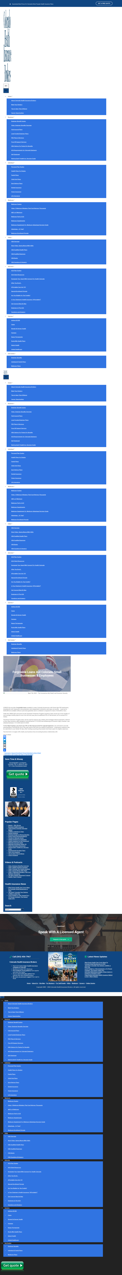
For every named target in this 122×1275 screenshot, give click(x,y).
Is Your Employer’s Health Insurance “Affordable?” (26, 299)
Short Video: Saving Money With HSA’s (22, 245)
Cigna (13, 324)
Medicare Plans (16, 366)
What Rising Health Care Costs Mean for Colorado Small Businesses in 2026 (19, 889)
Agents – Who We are (14, 825)
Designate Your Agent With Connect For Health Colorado (28, 279)
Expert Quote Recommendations (17, 836)
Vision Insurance (16, 192)
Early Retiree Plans (16, 183)
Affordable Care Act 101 (18, 287)
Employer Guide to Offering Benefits (18, 835)
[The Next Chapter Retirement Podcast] (55, 966)
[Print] (37, 744)
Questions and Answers (18, 312)
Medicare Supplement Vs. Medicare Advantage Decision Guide (29, 225)
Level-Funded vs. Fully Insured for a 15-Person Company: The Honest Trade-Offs (18, 897)
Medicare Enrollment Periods (19, 233)
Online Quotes (90, 983)
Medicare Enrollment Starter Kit (17, 844)
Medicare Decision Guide (15, 843)
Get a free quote (104, 3)
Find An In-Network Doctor (16, 838)
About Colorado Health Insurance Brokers (23, 100)
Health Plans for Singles (18, 171)
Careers (82, 983)
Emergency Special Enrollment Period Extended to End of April (23, 753)
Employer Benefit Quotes (18, 121)
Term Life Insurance (14, 852)
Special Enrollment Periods (19, 291)
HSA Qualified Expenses (18, 254)
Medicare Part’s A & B (17, 216)
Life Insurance (15, 196)
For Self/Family (61, 983)
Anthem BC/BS (15, 320)
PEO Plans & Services (17, 138)
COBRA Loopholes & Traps (16, 831)
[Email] (37, 747)
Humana (13, 333)
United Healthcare (16, 349)
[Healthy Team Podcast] (70, 966)
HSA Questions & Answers (19, 262)
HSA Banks (14, 258)
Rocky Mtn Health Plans (18, 341)
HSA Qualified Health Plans (19, 250)
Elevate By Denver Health (18, 328)
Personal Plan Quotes (17, 167)
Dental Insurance (16, 187)
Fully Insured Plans (16, 129)
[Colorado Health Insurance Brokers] (5, 374)
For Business (50, 983)
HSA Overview (15, 241)
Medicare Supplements (18, 221)
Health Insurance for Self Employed (18, 841)
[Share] (37, 750)
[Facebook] (37, 737)
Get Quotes (11, 353)
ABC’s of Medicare (16, 212)
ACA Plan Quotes (16, 270)
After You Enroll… (16, 283)
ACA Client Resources (17, 275)
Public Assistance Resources (16, 846)
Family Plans (15, 175)
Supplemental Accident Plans (16, 850)
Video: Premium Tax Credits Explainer (19, 869)
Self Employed (15, 154)
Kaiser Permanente (17, 337)
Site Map (42, 983)
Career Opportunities (17, 113)
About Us (35, 983)
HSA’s (9, 237)
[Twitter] (37, 739)
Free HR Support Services (18, 142)
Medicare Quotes (16, 204)
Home (9, 96)
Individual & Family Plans (18, 362)
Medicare (11, 200)
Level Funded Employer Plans (19, 133)
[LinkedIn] (37, 742)
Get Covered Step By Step (18, 304)
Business (10, 117)
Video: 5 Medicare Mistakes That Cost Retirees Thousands (28, 208)
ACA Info (10, 266)
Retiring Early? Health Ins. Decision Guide (23, 158)
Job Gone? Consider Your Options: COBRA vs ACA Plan (18, 893)
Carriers (10, 316)
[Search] (22, 909)
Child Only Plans (16, 179)
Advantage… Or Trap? (17, 229)
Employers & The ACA (17, 308)
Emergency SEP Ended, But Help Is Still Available (19, 755)
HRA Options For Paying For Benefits (22, 146)
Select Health (15, 345)
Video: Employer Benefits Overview (21, 125)
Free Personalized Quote (19, 766)
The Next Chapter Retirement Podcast (19, 875)
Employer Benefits (16, 357)
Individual (11, 163)
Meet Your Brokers (16, 104)
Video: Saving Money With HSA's (17, 870)
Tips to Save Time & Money (19, 109)
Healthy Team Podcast (14, 877)
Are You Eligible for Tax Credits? (20, 295)
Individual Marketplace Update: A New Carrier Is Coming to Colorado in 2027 (98, 972)
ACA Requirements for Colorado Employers (24, 150)
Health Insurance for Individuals (17, 839)
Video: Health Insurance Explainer (18, 867)
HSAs (68, 983)
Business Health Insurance (16, 827)
